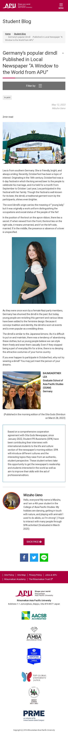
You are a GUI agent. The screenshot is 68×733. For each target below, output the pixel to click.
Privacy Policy (35, 575)
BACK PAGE (33, 541)
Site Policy (9, 575)
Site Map (21, 575)
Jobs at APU (51, 575)
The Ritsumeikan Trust (39, 579)
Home (8, 34)
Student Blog (20, 34)
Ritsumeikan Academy (15, 579)
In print (7, 97)
